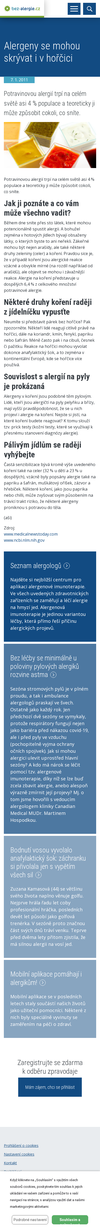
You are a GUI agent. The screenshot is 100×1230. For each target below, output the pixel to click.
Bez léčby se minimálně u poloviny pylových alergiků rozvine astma (44, 666)
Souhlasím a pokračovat (69, 1221)
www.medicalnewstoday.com (31, 534)
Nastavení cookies (19, 1154)
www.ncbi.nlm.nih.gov (24, 540)
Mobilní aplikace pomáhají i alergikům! (46, 978)
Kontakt (10, 1162)
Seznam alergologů (36, 566)
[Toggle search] (89, 9)
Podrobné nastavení (30, 1220)
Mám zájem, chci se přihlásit (50, 1087)
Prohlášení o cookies (21, 1145)
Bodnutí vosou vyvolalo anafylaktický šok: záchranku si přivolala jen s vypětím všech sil (48, 862)
